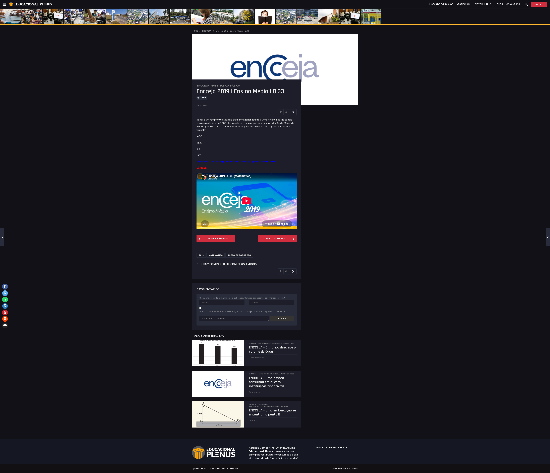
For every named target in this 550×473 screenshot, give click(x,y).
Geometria (263, 404)
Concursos (513, 4)
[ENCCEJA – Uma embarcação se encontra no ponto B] (218, 414)
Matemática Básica (225, 85)
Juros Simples (287, 374)
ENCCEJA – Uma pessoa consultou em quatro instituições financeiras (266, 382)
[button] (4, 4)
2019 (201, 255)
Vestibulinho (483, 4)
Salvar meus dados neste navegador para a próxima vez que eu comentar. (242, 311)
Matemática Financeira (268, 374)
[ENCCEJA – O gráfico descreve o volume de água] (218, 353)
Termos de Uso (216, 468)
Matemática (216, 255)
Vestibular (463, 4)
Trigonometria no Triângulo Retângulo (268, 406)
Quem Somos (199, 468)
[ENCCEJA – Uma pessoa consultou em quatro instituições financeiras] (218, 384)
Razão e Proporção (239, 255)
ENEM (500, 4)
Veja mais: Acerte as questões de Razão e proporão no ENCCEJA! (236, 161)
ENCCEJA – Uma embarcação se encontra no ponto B (272, 412)
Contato (232, 468)
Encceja (203, 85)
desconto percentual (283, 343)
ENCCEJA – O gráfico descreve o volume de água (272, 349)
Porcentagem (264, 343)
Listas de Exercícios (441, 4)
